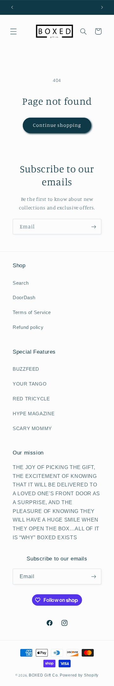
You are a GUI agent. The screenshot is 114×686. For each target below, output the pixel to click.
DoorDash (24, 297)
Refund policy (28, 327)
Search (21, 283)
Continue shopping (57, 125)
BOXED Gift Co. (44, 675)
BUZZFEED (26, 369)
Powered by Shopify (79, 675)
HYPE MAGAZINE (33, 413)
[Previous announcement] (12, 7)
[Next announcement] (102, 7)
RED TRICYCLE (31, 398)
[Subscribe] (93, 226)
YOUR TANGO (30, 383)
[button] (13, 31)
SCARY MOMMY (32, 428)
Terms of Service (32, 312)
